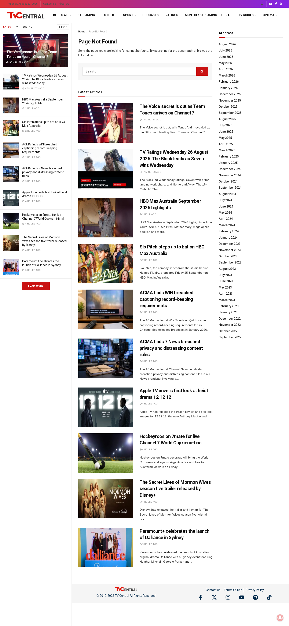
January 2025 (228, 163)
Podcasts (150, 15)
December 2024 (230, 169)
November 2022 (230, 324)
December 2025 (230, 94)
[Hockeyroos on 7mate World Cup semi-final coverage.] (11, 221)
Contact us (49, 3)
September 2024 (230, 187)
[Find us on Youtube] (270, 4)
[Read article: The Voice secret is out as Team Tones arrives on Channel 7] (105, 123)
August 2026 (227, 44)
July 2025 (225, 125)
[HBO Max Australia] (11, 105)
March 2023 (227, 300)
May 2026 (225, 63)
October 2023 (228, 256)
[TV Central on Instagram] (228, 597)
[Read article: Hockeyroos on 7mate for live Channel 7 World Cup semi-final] (105, 453)
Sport (128, 15)
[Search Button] (262, 4)
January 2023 (228, 312)
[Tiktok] (269, 597)
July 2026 (225, 50)
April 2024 (226, 218)
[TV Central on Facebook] (200, 597)
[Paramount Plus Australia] (11, 267)
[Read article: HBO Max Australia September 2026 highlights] (105, 217)
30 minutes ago (151, 119)
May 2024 (225, 212)
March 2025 (227, 150)
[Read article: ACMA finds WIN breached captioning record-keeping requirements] (105, 309)
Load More (35, 285)
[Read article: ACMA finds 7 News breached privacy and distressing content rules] (105, 358)
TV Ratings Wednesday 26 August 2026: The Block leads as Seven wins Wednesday (44, 79)
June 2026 (226, 57)
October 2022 (228, 331)
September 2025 (230, 112)
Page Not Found (98, 31)
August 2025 (227, 119)
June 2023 (226, 281)
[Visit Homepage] (25, 15)
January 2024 (228, 237)
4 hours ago (150, 403)
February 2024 (229, 231)
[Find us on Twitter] (281, 4)
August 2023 (227, 268)
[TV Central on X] (214, 597)
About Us (64, 3)
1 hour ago (149, 214)
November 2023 (230, 250)
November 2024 (230, 175)
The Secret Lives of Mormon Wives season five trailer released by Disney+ (44, 241)
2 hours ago (150, 260)
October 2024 (228, 181)
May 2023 (225, 287)
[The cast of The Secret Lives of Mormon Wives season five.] (11, 243)
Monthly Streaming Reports (208, 15)
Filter (62, 27)
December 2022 (230, 318)
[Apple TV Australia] (11, 198)
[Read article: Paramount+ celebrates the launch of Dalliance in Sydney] (105, 547)
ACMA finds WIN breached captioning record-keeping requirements (39, 148)
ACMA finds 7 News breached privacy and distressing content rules (43, 172)
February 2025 (229, 156)
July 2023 (225, 275)
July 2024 (225, 200)
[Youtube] (241, 597)
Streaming (86, 15)
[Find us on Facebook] (276, 4)
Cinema (268, 15)
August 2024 (227, 194)
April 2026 (226, 69)
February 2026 (229, 81)
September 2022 (230, 337)
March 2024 (227, 225)
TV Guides (246, 15)
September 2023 (230, 262)
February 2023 (229, 306)
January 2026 (228, 88)
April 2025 (226, 144)
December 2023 (230, 243)
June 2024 (226, 206)
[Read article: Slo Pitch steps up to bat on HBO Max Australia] (105, 263)
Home (81, 31)
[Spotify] (255, 597)
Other (109, 15)
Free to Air (60, 15)
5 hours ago (150, 544)
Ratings (171, 15)
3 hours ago (150, 361)
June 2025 (226, 131)
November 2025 (230, 100)
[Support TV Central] (126, 588)
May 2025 (225, 137)
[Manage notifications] (280, 617)
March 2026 (227, 75)
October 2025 (228, 106)
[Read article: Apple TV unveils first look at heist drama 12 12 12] (105, 407)
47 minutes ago (151, 172)
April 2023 (226, 293)
